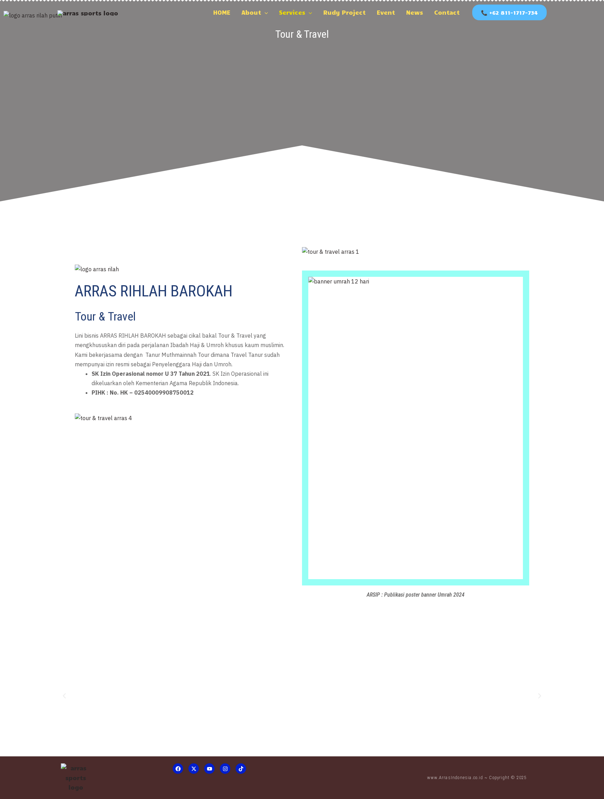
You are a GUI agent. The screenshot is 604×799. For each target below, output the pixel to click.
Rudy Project (344, 12)
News (414, 12)
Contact (447, 12)
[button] (264, 12)
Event (386, 12)
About (251, 12)
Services (292, 12)
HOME (221, 12)
